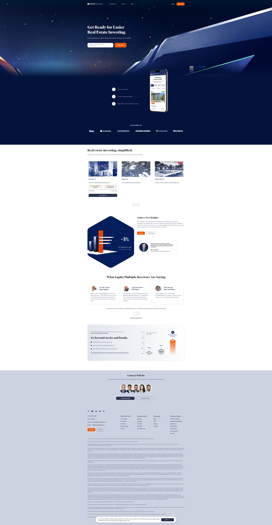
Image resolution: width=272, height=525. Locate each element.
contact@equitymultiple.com (99, 422)
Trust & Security (174, 431)
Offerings (139, 419)
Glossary (156, 423)
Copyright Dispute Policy (176, 421)
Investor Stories (124, 426)
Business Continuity (175, 419)
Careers (122, 428)
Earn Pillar (139, 423)
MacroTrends (90, 445)
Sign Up (180, 4)
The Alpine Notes (141, 428)
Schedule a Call (145, 398)
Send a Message (125, 398)
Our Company (124, 419)
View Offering (103, 195)
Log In (173, 4)
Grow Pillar (139, 426)
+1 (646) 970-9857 (92, 416)
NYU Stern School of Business (99, 445)
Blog (155, 419)
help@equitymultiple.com (98, 425)
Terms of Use (148, 518)
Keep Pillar (139, 421)
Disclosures (173, 423)
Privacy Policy (156, 518)
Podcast (156, 426)
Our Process (151, 233)
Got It (166, 519)
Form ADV (172, 433)
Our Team (123, 423)
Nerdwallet (106, 438)
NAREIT (109, 445)
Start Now (120, 45)
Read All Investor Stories (136, 317)
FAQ (155, 421)
